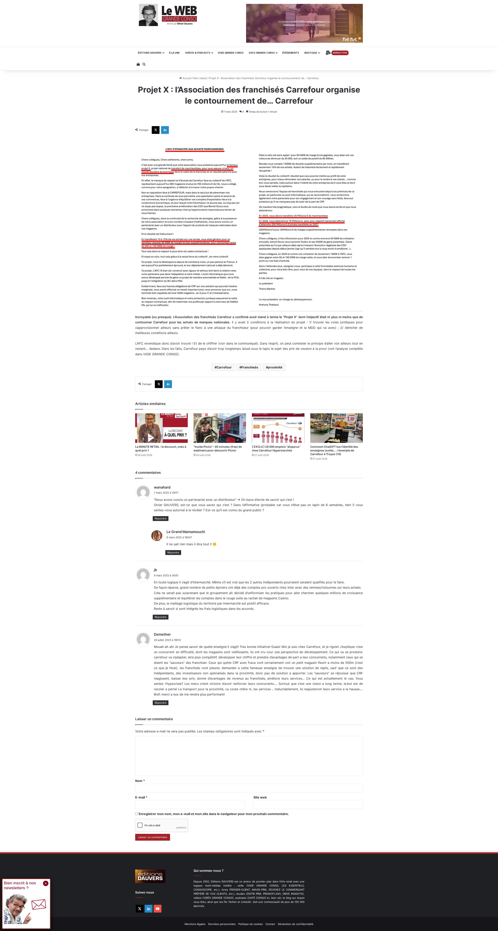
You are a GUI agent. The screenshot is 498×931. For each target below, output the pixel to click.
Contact (270, 924)
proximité (275, 367)
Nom (140, 781)
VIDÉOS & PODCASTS (197, 52)
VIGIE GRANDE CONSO (230, 52)
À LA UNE (174, 52)
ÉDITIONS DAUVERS (149, 52)
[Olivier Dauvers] (168, 15)
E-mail (141, 797)
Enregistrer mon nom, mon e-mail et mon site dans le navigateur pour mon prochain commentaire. (214, 814)
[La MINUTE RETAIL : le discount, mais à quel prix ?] (161, 428)
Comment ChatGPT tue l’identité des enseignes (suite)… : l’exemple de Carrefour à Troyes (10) (334, 450)
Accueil (186, 78)
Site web (260, 797)
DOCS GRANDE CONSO (262, 52)
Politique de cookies (250, 924)
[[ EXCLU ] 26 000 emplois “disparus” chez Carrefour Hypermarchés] (278, 428)
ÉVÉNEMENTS (290, 52)
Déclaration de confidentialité (295, 924)
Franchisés (249, 367)
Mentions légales (195, 924)
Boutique (310, 52)
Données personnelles (222, 924)
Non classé (200, 78)
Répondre (161, 518)
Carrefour (224, 367)
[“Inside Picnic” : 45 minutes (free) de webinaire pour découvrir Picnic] (220, 428)
